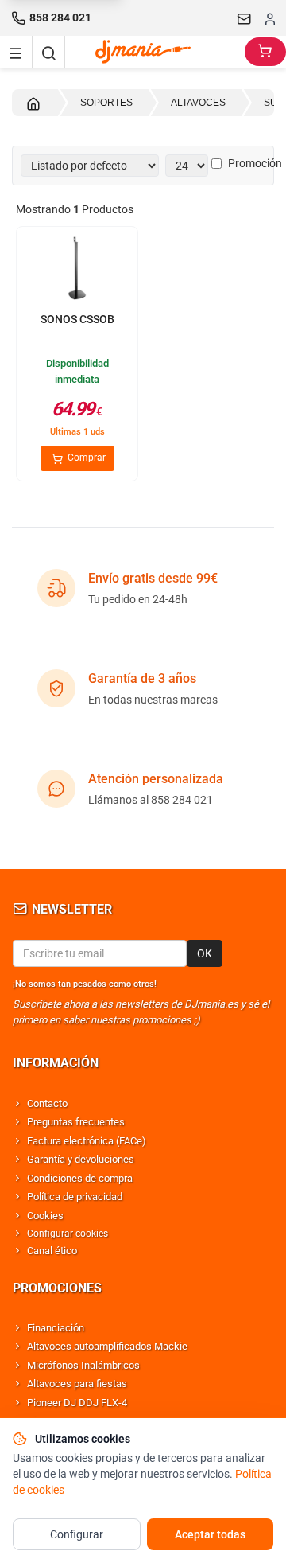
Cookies (45, 1216)
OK (204, 953)
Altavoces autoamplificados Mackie (107, 1346)
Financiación (55, 1328)
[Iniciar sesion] (270, 18)
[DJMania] (154, 51)
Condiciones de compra (80, 1178)
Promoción (255, 163)
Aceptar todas (210, 1534)
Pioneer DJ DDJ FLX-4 (77, 1403)
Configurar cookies (67, 1233)
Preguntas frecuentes (76, 1122)
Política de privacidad (74, 1196)
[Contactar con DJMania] (245, 18)
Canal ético (52, 1251)
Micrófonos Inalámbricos (83, 1365)
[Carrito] (265, 51)
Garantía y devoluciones (80, 1159)
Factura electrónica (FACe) (86, 1141)
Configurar (76, 1534)
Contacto (47, 1103)
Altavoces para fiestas (77, 1384)
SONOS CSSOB (77, 319)
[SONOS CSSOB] (77, 269)
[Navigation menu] (16, 52)
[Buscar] (48, 52)
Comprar (85, 457)
